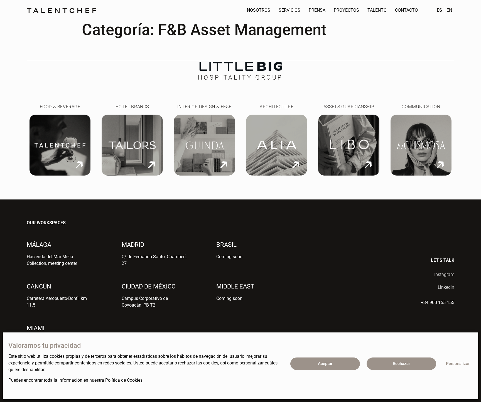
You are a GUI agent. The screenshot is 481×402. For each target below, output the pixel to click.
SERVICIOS (289, 10)
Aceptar (325, 363)
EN (449, 10)
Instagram (444, 274)
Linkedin (446, 287)
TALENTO (377, 10)
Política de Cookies (124, 380)
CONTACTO (406, 10)
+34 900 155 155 (437, 302)
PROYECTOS (346, 10)
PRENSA (317, 10)
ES (439, 10)
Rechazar (401, 363)
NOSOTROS (258, 10)
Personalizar (458, 363)
